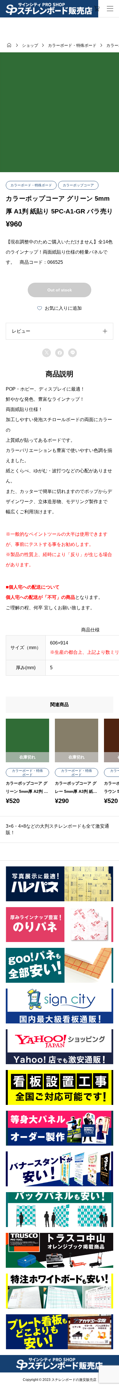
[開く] (110, 8)
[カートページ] (96, 9)
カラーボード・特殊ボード (31, 185)
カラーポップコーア (78, 185)
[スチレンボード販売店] (49, 9)
